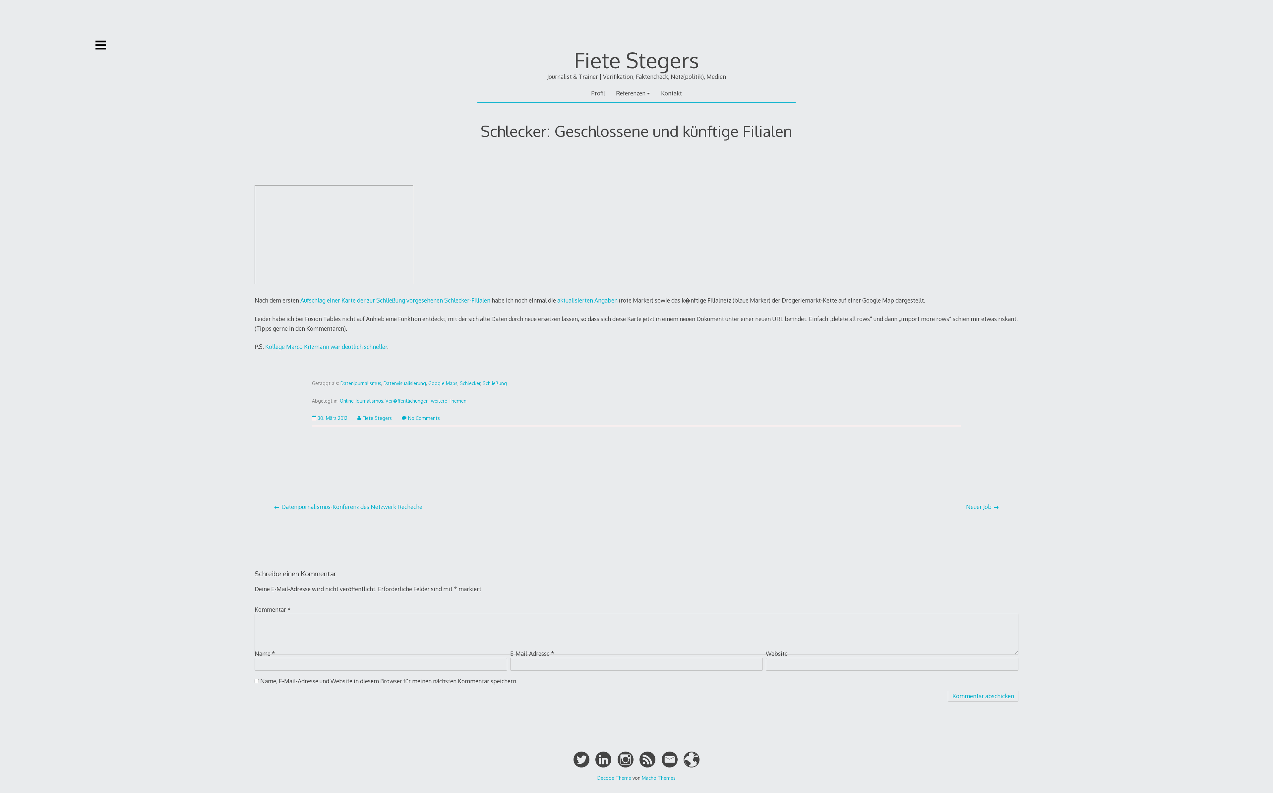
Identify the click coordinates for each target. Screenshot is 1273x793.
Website (777, 653)
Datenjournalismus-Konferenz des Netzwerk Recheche (351, 506)
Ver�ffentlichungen (407, 401)
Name (265, 653)
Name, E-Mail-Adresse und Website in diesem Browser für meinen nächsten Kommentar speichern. (388, 681)
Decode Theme (614, 778)
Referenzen (630, 93)
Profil (598, 93)
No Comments (424, 418)
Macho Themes (659, 778)
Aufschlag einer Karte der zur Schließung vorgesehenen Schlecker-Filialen (395, 300)
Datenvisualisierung (405, 383)
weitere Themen (448, 401)
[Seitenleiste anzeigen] (100, 45)
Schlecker (470, 383)
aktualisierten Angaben (587, 300)
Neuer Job (979, 506)
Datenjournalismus (360, 383)
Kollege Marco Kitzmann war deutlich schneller (326, 346)
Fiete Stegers (636, 59)
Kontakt (671, 93)
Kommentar (273, 609)
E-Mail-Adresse (532, 653)
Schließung (495, 383)
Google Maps (442, 383)
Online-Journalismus (361, 401)
